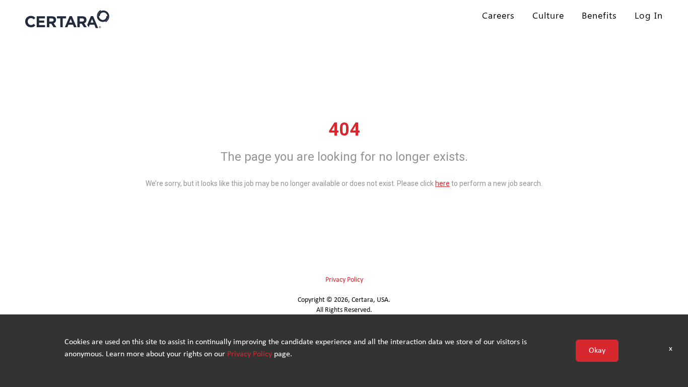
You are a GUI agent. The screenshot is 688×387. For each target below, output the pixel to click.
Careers (498, 15)
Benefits (599, 15)
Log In (649, 15)
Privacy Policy (344, 280)
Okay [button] (597, 351)
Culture (548, 15)
